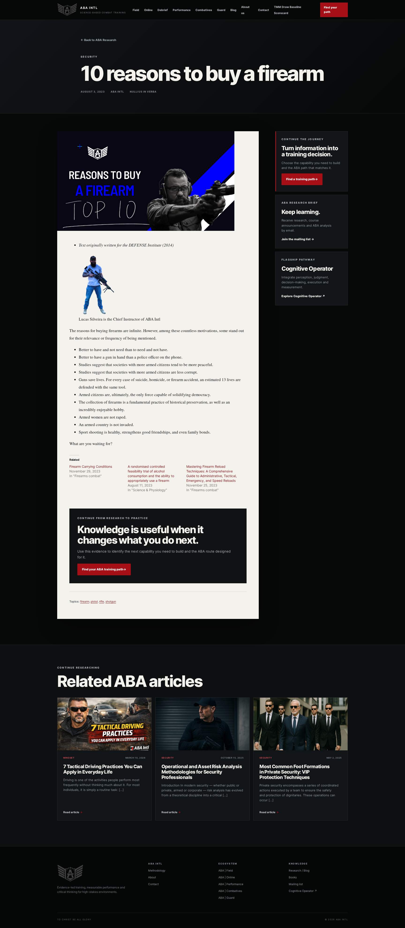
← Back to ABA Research (98, 40)
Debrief (163, 10)
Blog (233, 10)
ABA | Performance (230, 884)
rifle (101, 601)
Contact (263, 10)
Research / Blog (299, 870)
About (152, 877)
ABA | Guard (226, 897)
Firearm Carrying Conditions (90, 466)
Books (293, 877)
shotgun (110, 601)
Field (136, 10)
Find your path (330, 10)
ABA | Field (225, 870)
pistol (94, 601)
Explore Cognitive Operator (303, 296)
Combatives (203, 10)
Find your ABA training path (104, 569)
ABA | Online (226, 877)
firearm (84, 601)
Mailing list (296, 884)
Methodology (156, 870)
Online (148, 10)
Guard (221, 10)
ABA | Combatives (230, 891)
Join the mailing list (297, 239)
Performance (182, 10)
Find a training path (302, 179)
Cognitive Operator (303, 891)
